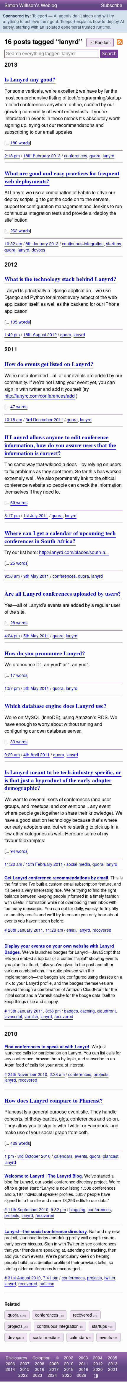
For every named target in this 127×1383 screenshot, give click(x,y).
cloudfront (106, 1011)
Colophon (41, 1358)
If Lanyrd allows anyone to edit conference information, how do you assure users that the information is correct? (60, 445)
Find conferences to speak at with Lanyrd (46, 1046)
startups (113, 243)
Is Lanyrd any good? (30, 79)
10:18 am (13, 419)
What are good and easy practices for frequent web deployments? (61, 177)
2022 (23, 1375)
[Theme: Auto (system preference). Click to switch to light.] (96, 1376)
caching (87, 1011)
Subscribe (111, 5)
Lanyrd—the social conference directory (45, 1231)
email (71, 930)
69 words (18, 502)
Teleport (39, 16)
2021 (113, 1369)
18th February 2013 (42, 155)
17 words (18, 675)
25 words (18, 563)
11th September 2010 (28, 1209)
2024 (52, 1375)
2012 (98, 1363)
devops (38, 249)
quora (94, 155)
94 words (18, 851)
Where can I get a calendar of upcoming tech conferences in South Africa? (60, 537)
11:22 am (13, 864)
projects (101, 1074)
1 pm (9, 1156)
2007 (25, 1363)
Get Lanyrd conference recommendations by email (56, 878)
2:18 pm (12, 155)
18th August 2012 (40, 334)
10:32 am (13, 243)
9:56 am (12, 576)
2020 (98, 1369)
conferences (75, 155)
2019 (83, 1369)
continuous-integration (83, 243)
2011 (83, 1363)
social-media (78, 864)
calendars (63, 1156)
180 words (20, 142)
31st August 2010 (24, 1278)
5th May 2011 (36, 635)
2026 (81, 1375)
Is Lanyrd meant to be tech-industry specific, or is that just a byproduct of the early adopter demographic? (62, 780)
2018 (69, 1369)
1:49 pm (12, 334)
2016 (39, 1369)
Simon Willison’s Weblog (30, 5)
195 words (20, 322)
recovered (101, 930)
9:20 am (12, 754)
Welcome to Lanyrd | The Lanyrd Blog (43, 1176)
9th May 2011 (36, 576)
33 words (18, 741)
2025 (67, 1375)
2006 (10, 1363)
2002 (68, 1358)
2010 (69, 1363)
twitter (109, 1278)
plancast (110, 1156)
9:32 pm (58, 1209)
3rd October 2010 (34, 1156)
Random (102, 42)
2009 (54, 1363)
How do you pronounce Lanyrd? (44, 653)
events (81, 1156)
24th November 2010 (27, 1074)
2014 (10, 1369)
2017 (54, 1369)
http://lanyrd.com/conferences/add (39, 395)
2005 (112, 1358)
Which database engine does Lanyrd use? (55, 706)
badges (71, 1011)
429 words (20, 1143)
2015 (25, 1369)
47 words (18, 406)
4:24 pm (12, 635)
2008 (39, 1363)
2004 (97, 1358)
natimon (47, 1283)
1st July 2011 (35, 515)
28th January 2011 (25, 930)
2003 (83, 1358)
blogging (77, 1209)
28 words (18, 622)
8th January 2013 (42, 243)
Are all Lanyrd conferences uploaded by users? (62, 594)
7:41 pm (50, 1278)
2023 (37, 1375)
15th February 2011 (44, 864)
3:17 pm (12, 515)
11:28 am (54, 930)
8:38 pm (53, 1011)
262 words (20, 230)
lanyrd (108, 155)
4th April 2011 (36, 754)
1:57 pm (12, 688)
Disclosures (16, 1358)
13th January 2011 (25, 1011)
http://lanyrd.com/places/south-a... (74, 552)
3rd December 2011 (44, 419)
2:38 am (57, 1074)
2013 (113, 1363)
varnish (31, 1016)
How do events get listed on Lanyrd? (48, 364)
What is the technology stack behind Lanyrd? (60, 279)
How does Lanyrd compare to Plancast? (53, 1100)
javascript (13, 1016)
